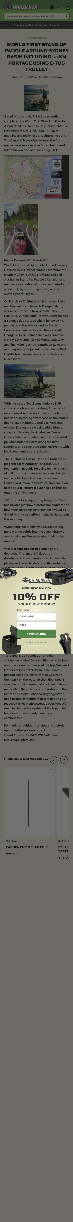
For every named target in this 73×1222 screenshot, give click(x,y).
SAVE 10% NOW (36, 634)
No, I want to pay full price (36, 642)
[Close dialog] (68, 571)
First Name (23, 610)
